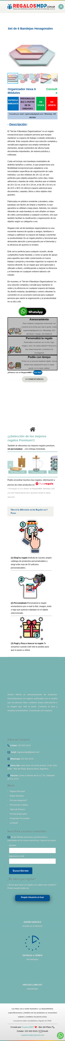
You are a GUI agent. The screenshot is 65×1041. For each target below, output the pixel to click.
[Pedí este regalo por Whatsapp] (32, 315)
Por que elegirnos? (18, 800)
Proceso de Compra (19, 805)
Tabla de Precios (17, 809)
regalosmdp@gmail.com (28, 752)
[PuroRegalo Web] (44, 485)
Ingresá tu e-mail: (17, 856)
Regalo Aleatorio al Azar (32, 897)
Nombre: (13, 845)
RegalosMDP (28, 1027)
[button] (10, 56)
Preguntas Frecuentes (20, 818)
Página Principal (17, 791)
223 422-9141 (24, 745)
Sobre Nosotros (17, 796)
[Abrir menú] (61, 6)
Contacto (14, 823)
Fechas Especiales (18, 814)
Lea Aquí (37, 372)
